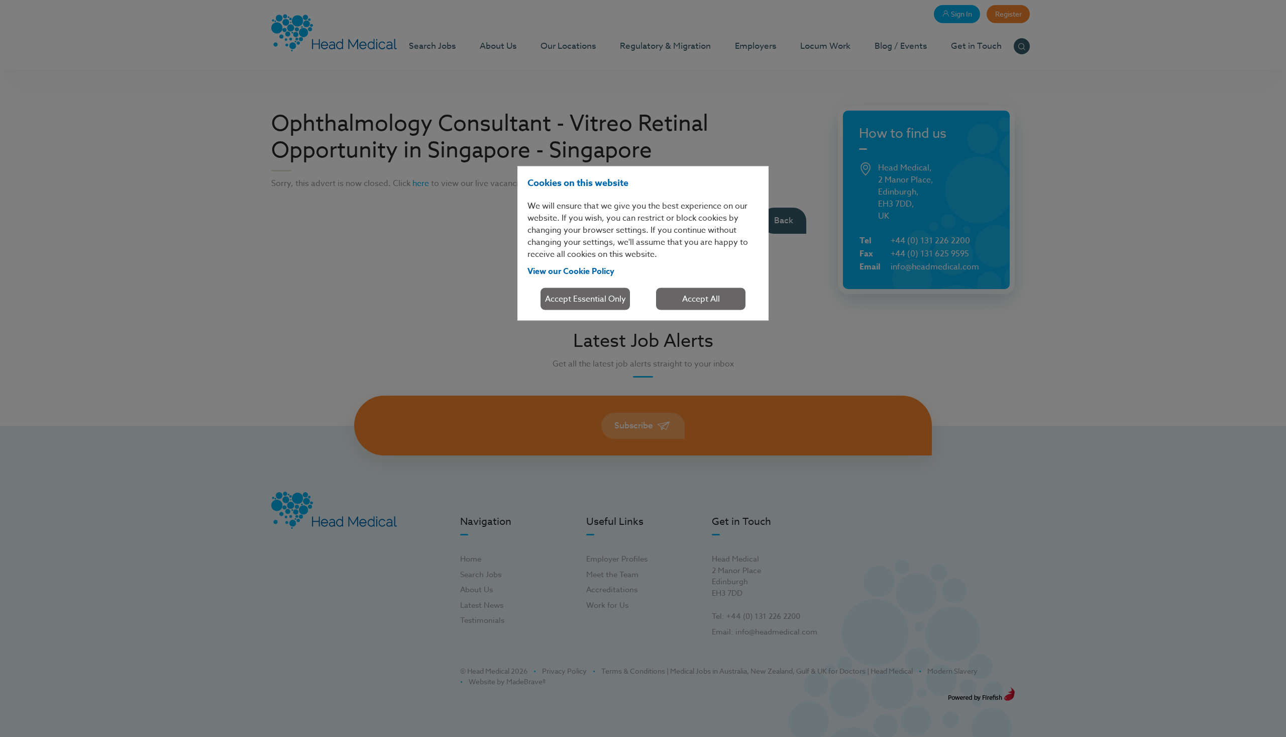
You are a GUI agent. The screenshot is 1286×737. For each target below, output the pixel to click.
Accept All (701, 299)
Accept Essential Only (585, 299)
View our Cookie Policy (570, 271)
